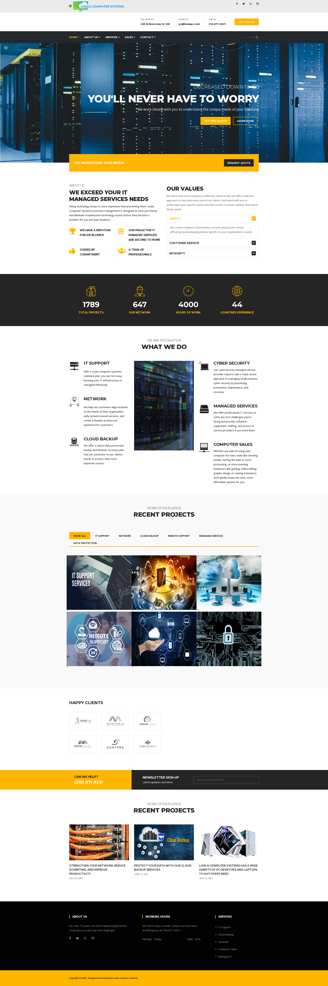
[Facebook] (237, 4)
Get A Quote (247, 21)
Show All (79, 535)
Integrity (177, 253)
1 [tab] (159, 150)
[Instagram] (251, 4)
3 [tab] (169, 150)
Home (73, 37)
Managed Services (211, 535)
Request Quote (238, 162)
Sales (129, 37)
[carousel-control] (8, 103)
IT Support (102, 535)
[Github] (92, 938)
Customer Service (184, 243)
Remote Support (179, 535)
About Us (91, 37)
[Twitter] (244, 4)
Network (125, 535)
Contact (147, 37)
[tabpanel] (164, 103)
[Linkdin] (257, 4)
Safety (175, 218)
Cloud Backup (149, 535)
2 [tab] (164, 150)
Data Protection (85, 543)
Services (111, 37)
